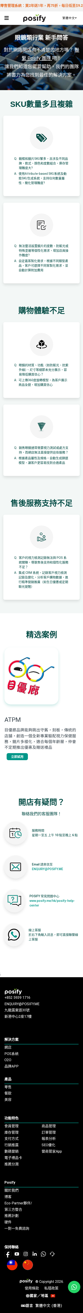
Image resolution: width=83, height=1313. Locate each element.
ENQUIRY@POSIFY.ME (47, 869)
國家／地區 (39, 1296)
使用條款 (32, 1288)
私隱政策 (51, 1288)
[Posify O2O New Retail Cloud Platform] (34, 18)
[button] (6, 18)
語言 (44, 1306)
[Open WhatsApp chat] (74, 1287)
